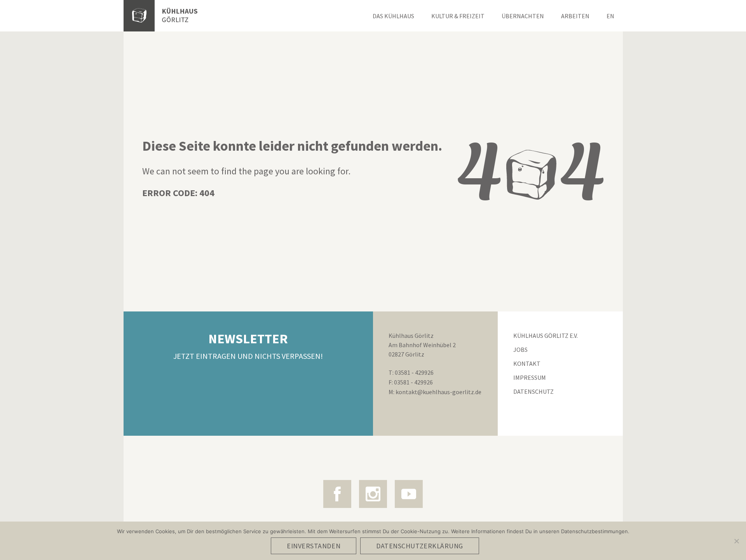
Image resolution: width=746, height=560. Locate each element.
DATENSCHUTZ (533, 391)
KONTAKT (526, 363)
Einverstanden (313, 545)
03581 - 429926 (414, 372)
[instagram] (373, 494)
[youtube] (409, 494)
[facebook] (337, 494)
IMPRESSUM (529, 377)
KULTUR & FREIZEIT (458, 16)
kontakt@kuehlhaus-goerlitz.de (438, 392)
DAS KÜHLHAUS (393, 16)
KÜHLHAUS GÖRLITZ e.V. (545, 335)
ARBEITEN (575, 16)
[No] (736, 541)
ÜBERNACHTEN (523, 16)
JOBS (520, 349)
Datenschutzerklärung (419, 545)
